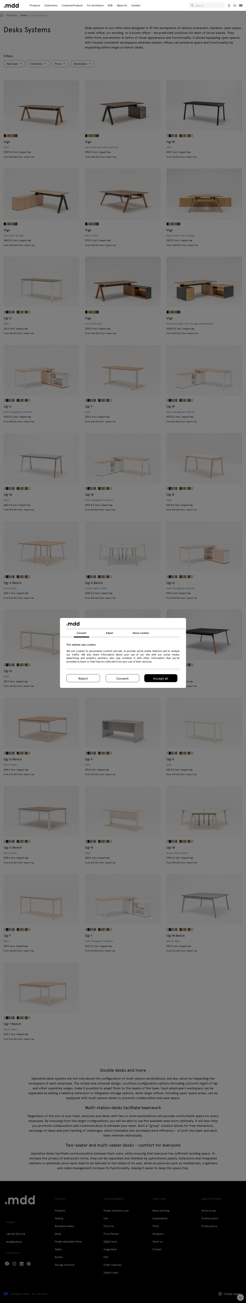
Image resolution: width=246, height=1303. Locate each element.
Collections (50, 5)
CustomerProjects (72, 5)
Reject (83, 678)
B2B (110, 5)
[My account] (229, 5)
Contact (135, 5)
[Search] (192, 5)
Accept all (160, 678)
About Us (122, 5)
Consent (122, 678)
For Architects (95, 5)
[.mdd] (11, 5)
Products (35, 5)
